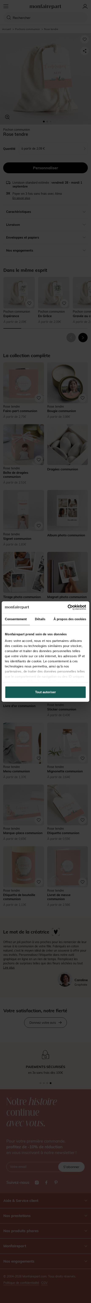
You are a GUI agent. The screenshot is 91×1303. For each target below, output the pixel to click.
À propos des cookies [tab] (70, 619)
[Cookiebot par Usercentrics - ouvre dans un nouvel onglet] (67, 607)
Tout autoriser (45, 692)
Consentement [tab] (16, 619)
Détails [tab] (40, 619)
